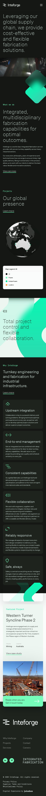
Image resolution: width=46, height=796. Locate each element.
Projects (7, 743)
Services (7, 747)
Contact (26, 743)
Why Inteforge (9, 738)
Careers (27, 747)
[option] (23, 274)
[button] (41, 5)
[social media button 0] (5, 760)
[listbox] (23, 277)
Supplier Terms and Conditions (17, 784)
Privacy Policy (10, 782)
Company (27, 738)
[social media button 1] (11, 760)
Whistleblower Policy (13, 786)
